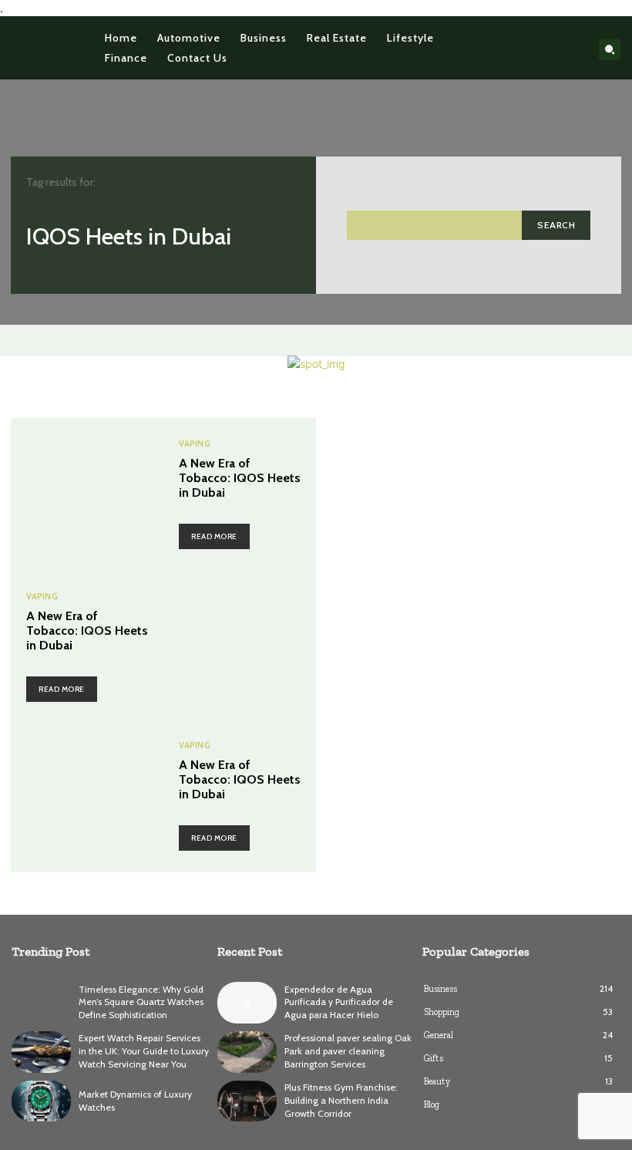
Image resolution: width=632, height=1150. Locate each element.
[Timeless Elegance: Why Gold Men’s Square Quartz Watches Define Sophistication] (41, 1003)
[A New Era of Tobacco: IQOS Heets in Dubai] (87, 494)
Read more (214, 536)
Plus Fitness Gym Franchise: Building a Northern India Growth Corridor (341, 1100)
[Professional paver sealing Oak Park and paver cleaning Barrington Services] (247, 1052)
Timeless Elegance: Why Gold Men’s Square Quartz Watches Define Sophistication (141, 1002)
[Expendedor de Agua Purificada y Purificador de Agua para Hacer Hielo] (247, 1003)
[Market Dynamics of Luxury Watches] (41, 1101)
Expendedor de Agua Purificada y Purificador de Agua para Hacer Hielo (338, 1002)
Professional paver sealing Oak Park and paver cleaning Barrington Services (348, 1051)
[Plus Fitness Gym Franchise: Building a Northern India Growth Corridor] (247, 1101)
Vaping (194, 444)
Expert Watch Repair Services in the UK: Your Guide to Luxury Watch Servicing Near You (144, 1051)
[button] (609, 49)
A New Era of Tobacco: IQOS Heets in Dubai (240, 478)
